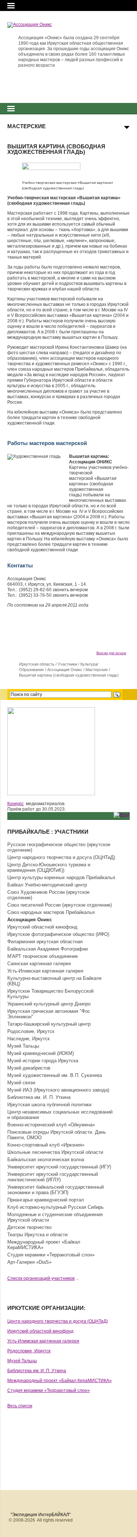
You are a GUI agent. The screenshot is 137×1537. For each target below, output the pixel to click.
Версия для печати (111, 653)
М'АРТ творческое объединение (42, 956)
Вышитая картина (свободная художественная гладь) (69, 675)
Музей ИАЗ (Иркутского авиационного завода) (58, 1090)
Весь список (19, 1405)
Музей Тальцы (23, 1046)
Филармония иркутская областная (45, 941)
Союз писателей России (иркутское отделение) (59, 905)
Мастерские (96, 669)
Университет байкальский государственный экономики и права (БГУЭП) (55, 1189)
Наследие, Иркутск (28, 1038)
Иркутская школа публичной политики (49, 1104)
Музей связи (21, 1082)
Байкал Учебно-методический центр (47, 885)
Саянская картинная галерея (39, 963)
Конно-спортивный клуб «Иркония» (45, 1145)
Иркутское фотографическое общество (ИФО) (58, 934)
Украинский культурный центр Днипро (49, 1004)
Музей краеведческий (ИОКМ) (40, 1053)
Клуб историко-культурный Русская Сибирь (55, 1207)
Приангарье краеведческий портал (45, 1200)
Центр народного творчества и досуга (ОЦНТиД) (61, 857)
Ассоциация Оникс (64, 669)
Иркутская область (36, 664)
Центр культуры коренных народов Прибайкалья (61, 877)
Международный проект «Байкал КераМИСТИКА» (59, 1380)
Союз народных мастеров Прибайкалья (51, 912)
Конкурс (15, 803)
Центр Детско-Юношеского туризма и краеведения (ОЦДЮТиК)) (48, 867)
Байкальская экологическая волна (45, 1159)
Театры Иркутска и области (37, 1234)
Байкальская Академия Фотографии (47, 949)
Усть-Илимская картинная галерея (45, 971)
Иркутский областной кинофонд (42, 927)
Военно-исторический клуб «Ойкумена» (51, 1124)
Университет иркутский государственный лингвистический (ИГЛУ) (52, 1176)
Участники (67, 664)
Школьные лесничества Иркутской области (55, 1152)
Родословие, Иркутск (30, 1031)
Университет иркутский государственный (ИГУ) (59, 1167)
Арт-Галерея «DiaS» (29, 1262)
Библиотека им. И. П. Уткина (39, 1097)
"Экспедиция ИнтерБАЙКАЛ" (41, 1514)
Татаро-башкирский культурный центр (49, 1024)
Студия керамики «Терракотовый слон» (51, 1255)
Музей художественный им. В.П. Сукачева (54, 1075)
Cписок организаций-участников (41, 1278)
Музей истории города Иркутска (42, 1060)
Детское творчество (29, 1227)
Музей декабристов (28, 1068)
